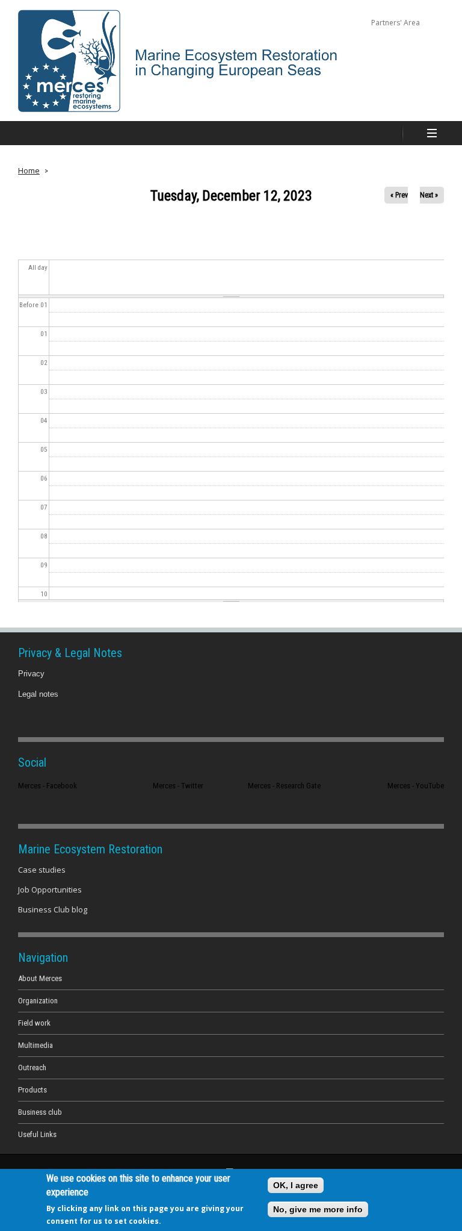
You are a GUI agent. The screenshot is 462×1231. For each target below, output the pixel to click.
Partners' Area (395, 22)
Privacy (31, 673)
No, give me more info (318, 1209)
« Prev (399, 195)
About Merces (40, 978)
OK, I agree (295, 1185)
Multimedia (35, 1045)
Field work (34, 1022)
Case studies (42, 869)
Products (32, 1089)
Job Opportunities (50, 889)
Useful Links (37, 1134)
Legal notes (38, 694)
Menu (432, 133)
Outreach (32, 1067)
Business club (40, 1112)
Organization (38, 1000)
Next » (429, 195)
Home (29, 170)
